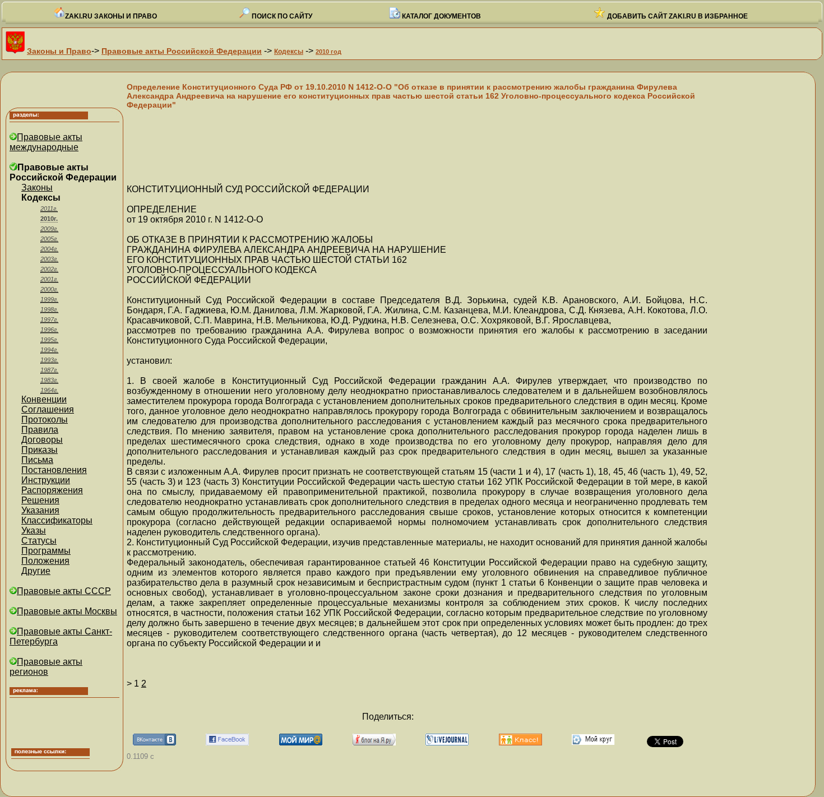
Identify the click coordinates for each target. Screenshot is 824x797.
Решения (40, 500)
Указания (40, 510)
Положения (45, 561)
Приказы (39, 450)
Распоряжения (52, 490)
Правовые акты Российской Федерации (181, 51)
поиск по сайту (281, 16)
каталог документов (440, 16)
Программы (46, 550)
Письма (37, 460)
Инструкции (45, 480)
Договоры (42, 439)
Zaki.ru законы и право (111, 16)
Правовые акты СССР (64, 591)
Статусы (39, 540)
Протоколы (44, 419)
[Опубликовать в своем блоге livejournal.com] (447, 742)
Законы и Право (59, 51)
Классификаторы (56, 520)
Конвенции (44, 399)
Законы (37, 187)
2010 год (328, 51)
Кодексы (288, 51)
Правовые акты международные (46, 142)
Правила (39, 429)
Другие (35, 571)
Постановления (54, 470)
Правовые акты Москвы (67, 611)
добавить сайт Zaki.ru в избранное (676, 16)
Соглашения (47, 409)
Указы (33, 530)
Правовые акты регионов (46, 666)
